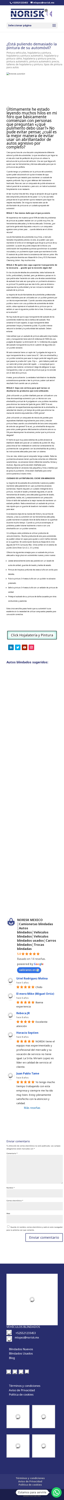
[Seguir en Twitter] (17, 647)
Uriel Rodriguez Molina (32, 978)
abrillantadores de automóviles (21, 237)
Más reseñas (32, 1108)
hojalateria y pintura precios (39, 58)
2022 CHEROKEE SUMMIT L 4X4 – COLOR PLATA (30, 727)
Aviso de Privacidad (22, 1390)
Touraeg (35, 734)
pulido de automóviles (22, 155)
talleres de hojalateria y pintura (24, 64)
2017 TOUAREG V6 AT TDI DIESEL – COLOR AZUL (31, 809)
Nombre (10, 1187)
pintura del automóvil (43, 171)
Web (8, 1213)
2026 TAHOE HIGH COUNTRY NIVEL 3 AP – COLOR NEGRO (31, 890)
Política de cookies (21, 1394)
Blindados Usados (21, 1353)
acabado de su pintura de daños (28, 596)
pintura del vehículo (27, 161)
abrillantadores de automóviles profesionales (37, 294)
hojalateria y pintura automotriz (24, 55)
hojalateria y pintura (39, 52)
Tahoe (13, 897)
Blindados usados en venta (25, 731)
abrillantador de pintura (16, 205)
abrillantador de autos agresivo (28, 141)
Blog (12, 1358)
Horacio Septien (27, 1033)
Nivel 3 (26, 734)
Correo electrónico (14, 1200)
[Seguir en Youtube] (24, 647)
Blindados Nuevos (21, 1349)
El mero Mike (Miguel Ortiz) (35, 994)
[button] (56, 1492)
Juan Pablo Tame (27, 1073)
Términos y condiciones (24, 1386)
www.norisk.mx (32, 1495)
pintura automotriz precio (44, 61)
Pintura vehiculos (16, 52)
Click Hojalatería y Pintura (32, 635)
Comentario (12, 1153)
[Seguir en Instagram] (31, 647)
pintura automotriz (17, 61)
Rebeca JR (23, 1013)
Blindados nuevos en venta (25, 894)
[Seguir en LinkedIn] (11, 647)
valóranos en (27, 970)
